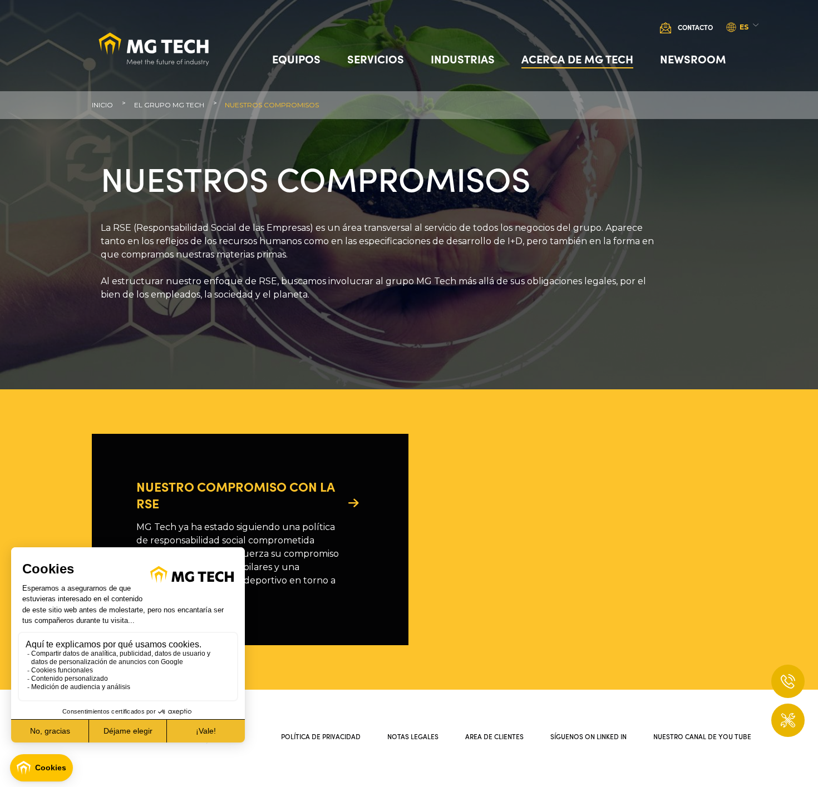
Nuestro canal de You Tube (702, 736)
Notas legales (412, 736)
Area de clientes (494, 736)
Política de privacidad (321, 736)
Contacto (695, 27)
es (744, 27)
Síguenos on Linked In (588, 736)
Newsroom (693, 58)
